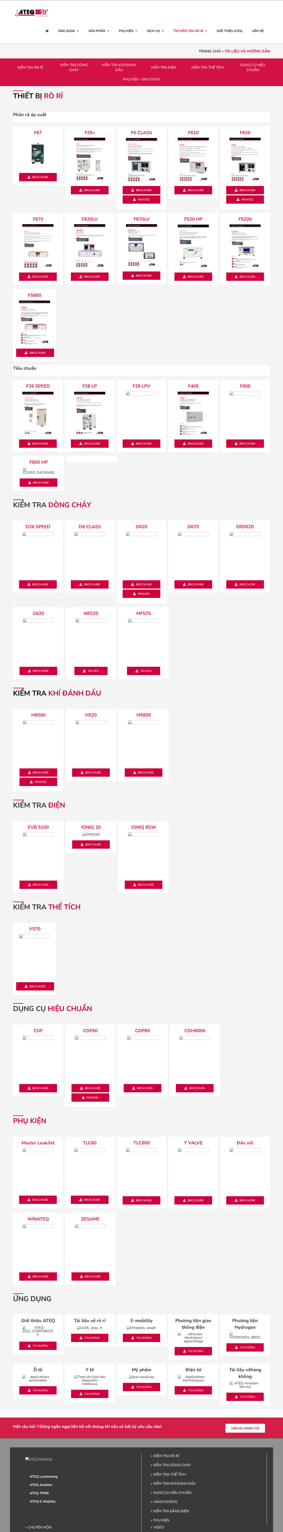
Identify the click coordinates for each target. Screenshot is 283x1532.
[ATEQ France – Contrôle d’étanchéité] (47, 31)
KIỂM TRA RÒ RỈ (30, 67)
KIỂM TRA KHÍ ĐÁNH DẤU (119, 67)
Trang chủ (210, 51)
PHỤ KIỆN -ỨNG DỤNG (141, 79)
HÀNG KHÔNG (165, 1501)
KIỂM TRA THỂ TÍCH (207, 67)
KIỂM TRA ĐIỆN (163, 67)
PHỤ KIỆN (161, 1520)
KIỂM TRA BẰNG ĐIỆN (171, 1511)
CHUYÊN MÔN (40, 1527)
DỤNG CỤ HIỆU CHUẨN (252, 67)
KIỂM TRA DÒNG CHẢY (74, 67)
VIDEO (158, 1527)
